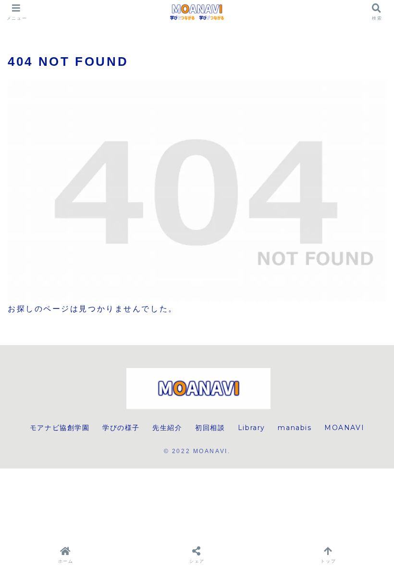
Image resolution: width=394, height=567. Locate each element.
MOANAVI (344, 427)
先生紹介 (167, 427)
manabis (294, 427)
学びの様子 (121, 427)
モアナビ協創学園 (60, 427)
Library (251, 427)
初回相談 (210, 427)
